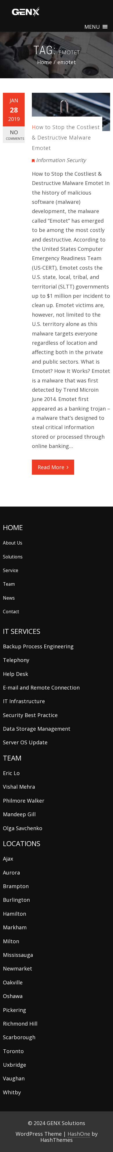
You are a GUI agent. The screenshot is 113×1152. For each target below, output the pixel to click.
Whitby (12, 1092)
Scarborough (19, 1037)
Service (10, 570)
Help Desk (15, 673)
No (15, 134)
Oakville (13, 982)
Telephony (16, 659)
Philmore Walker (23, 800)
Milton (11, 941)
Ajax (8, 858)
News (9, 598)
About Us (12, 543)
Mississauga (18, 954)
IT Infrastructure (24, 701)
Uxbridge (14, 1064)
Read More (51, 467)
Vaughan (14, 1078)
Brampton (16, 886)
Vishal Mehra (19, 786)
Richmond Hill (20, 1023)
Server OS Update (25, 742)
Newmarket (17, 968)
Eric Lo (11, 773)
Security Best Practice (30, 715)
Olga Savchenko (22, 828)
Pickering (14, 1009)
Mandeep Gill (19, 814)
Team (9, 584)
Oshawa (13, 996)
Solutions (13, 557)
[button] (92, 26)
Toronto (13, 1051)
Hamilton (14, 913)
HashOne (79, 1133)
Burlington (16, 899)
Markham (15, 927)
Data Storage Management (36, 728)
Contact (11, 611)
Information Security (61, 160)
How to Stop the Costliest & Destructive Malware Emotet (66, 137)
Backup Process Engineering (38, 646)
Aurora (11, 872)
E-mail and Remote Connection (41, 687)
